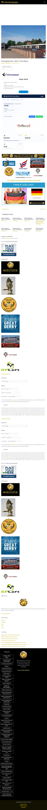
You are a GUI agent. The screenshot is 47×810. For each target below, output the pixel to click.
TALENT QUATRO (6, 777)
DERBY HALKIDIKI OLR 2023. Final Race (9, 636)
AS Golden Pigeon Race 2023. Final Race (9, 638)
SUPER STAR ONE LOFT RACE (7, 774)
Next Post (43, 209)
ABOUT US (3, 620)
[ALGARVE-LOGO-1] (10, 323)
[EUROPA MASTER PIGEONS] (10, 341)
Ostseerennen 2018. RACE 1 (28, 229)
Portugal (6, 761)
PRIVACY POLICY (23, 805)
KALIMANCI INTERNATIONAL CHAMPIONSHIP (6, 731)
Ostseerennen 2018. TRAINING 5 (6, 229)
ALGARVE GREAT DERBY (7, 656)
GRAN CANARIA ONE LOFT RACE (6, 725)
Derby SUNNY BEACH (6, 706)
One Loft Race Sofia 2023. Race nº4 (8, 640)
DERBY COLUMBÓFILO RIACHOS (6, 680)
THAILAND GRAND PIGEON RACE (6, 781)
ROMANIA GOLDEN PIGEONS (6, 763)
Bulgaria (6, 666)
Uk (11, 791)
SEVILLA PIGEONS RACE (7, 771)
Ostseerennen (8, 63)
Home (2, 626)
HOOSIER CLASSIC (6, 728)
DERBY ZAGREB (6, 708)
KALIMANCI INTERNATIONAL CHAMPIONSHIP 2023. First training (14, 644)
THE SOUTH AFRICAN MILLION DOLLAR (7, 788)
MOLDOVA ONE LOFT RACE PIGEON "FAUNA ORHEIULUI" (6, 735)
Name (2, 388)
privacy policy (15, 399)
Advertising (23, 807)
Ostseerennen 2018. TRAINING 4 (40, 218)
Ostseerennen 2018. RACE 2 (39, 229)
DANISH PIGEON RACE (6, 671)
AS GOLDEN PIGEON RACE (6, 663)
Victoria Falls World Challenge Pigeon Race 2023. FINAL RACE (13, 642)
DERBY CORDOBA (6, 683)
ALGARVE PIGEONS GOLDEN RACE (7, 660)
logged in (8, 238)
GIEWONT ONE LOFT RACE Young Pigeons (6, 721)
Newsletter (3, 622)
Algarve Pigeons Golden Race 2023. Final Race (10, 634)
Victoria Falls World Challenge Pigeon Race (7, 794)
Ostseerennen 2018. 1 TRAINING (6, 218)
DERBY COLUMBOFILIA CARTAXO (6, 676)
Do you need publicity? (5, 613)
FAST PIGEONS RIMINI (6, 715)
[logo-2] (10, 354)
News (2, 624)
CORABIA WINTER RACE (6, 668)
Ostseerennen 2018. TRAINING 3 (29, 218)
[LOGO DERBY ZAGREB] (9, 304)
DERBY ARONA (7, 673)
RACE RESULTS (23, 91)
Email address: (4, 396)
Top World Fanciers (5, 791)
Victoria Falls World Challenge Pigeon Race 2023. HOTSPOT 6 (13, 646)
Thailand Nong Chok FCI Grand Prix (6, 784)
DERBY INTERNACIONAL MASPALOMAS (7, 701)
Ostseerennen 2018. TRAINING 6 (17, 229)
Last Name (3, 392)
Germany (3, 63)
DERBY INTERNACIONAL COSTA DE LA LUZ (6, 693)
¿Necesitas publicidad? (5, 373)
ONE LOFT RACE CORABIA (6, 739)
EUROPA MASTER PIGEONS (7, 712)
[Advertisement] (23, 13)
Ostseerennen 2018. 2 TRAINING (17, 218)
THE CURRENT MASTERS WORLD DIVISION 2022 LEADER (23, 180)
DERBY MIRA (6, 704)
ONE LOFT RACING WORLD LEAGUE (7, 747)
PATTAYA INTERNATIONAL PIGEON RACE (6, 758)
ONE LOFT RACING (6, 744)
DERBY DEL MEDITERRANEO (6, 686)
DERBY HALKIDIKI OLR (6, 689)
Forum (2, 627)
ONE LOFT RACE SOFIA (6, 741)
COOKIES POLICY (23, 804)
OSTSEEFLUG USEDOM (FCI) (7, 752)
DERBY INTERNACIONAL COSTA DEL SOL (6, 697)
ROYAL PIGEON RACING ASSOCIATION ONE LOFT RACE (6, 767)
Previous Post (4, 209)
